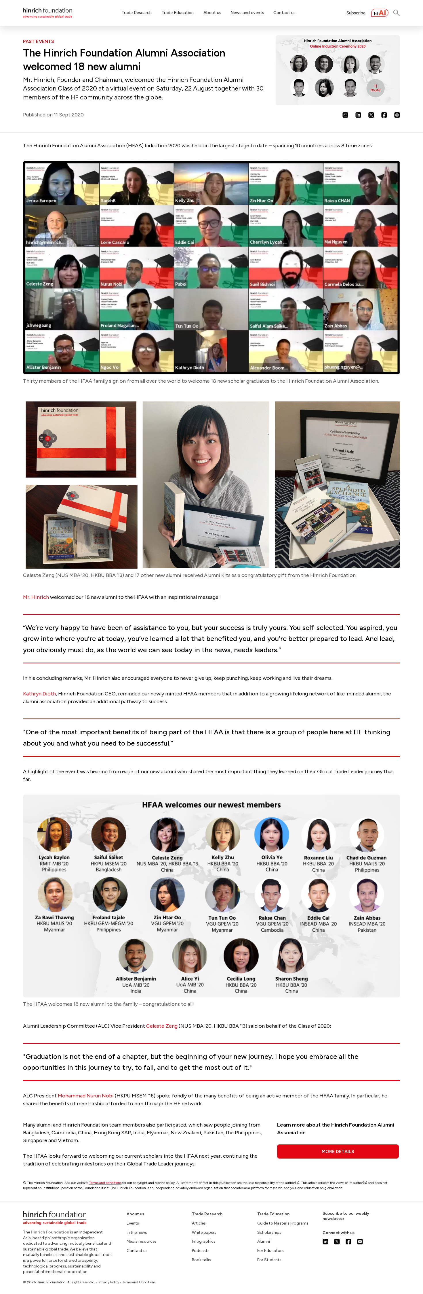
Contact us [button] (284, 12)
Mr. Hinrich (36, 597)
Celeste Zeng (162, 1026)
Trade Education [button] (177, 12)
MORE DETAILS (338, 1151)
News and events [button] (247, 12)
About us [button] (212, 12)
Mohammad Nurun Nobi (86, 1096)
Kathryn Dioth (39, 694)
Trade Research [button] (136, 12)
